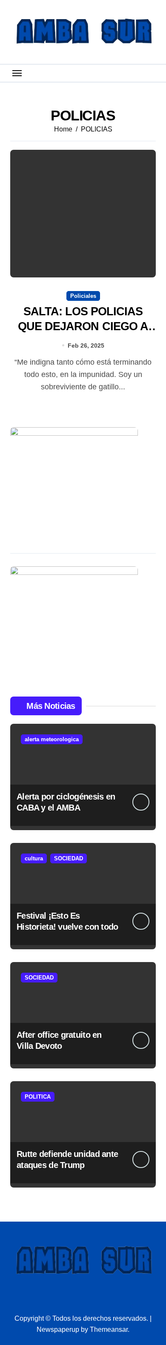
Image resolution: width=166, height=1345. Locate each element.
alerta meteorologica (52, 739)
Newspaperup (58, 1329)
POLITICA (38, 1097)
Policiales (83, 296)
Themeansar (109, 1329)
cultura (34, 858)
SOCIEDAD (68, 858)
